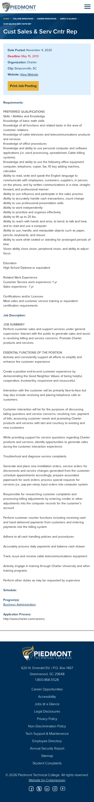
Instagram (54, 788)
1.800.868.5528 (47, 679)
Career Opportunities (47, 689)
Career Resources (46, 18)
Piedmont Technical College (21, 6)
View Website (29, 74)
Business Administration (19, 604)
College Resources (23, 18)
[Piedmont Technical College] (47, 653)
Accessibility (47, 696)
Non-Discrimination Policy (47, 726)
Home (6, 18)
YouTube (62, 788)
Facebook (31, 788)
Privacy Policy (47, 718)
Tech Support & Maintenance (47, 733)
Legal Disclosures (47, 711)
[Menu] (87, 6)
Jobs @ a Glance (68, 18)
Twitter (39, 788)
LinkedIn (47, 788)
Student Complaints (47, 763)
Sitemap (47, 755)
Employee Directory (47, 740)
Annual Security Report (47, 748)
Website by (47, 780)
